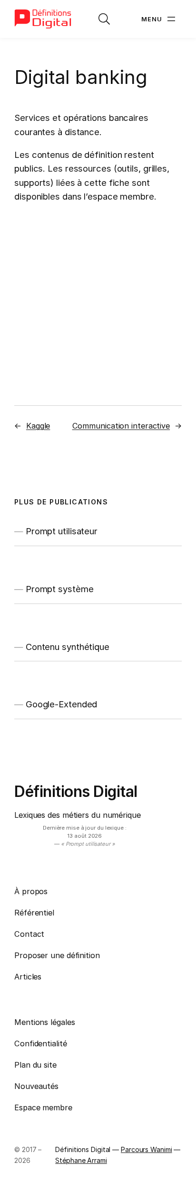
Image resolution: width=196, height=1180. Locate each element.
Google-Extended (62, 704)
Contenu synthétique (67, 647)
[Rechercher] (104, 19)
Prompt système (60, 589)
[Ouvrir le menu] (159, 19)
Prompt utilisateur (62, 531)
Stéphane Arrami (81, 1160)
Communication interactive (121, 425)
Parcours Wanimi (146, 1149)
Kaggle (38, 425)
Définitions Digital (75, 791)
